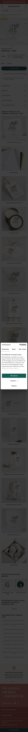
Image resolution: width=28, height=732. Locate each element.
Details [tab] (14, 349)
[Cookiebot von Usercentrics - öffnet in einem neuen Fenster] (19, 345)
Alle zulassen (14, 375)
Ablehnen (14, 385)
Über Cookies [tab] (22, 349)
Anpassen (13, 380)
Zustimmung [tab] (5, 349)
